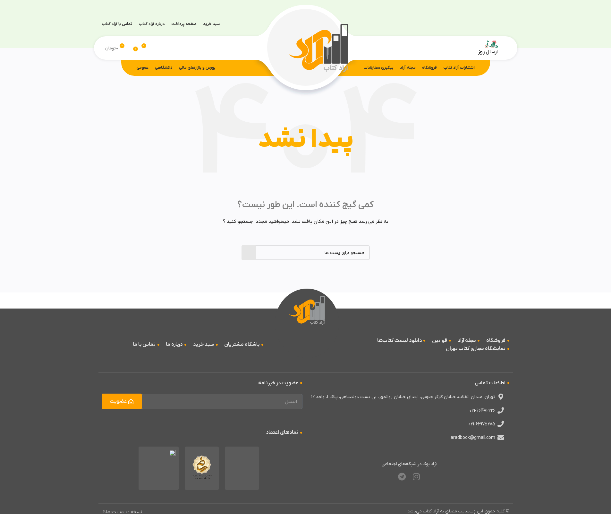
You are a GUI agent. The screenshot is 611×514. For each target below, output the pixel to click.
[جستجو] (156, 48)
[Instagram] (416, 476)
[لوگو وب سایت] (318, 48)
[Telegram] (401, 476)
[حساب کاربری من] (503, 48)
